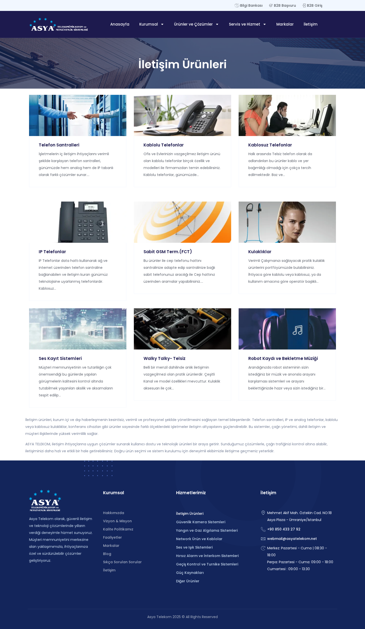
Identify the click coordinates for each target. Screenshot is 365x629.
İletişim (311, 24)
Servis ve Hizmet (244, 24)
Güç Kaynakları (190, 572)
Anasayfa (119, 24)
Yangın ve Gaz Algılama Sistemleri (207, 530)
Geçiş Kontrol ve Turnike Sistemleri (207, 564)
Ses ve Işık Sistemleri (194, 547)
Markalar (285, 24)
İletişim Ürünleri (189, 513)
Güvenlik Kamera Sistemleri (200, 522)
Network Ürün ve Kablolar (199, 538)
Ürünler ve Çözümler (193, 24)
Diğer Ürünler (187, 581)
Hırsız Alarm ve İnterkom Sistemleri (207, 555)
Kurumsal (148, 24)
